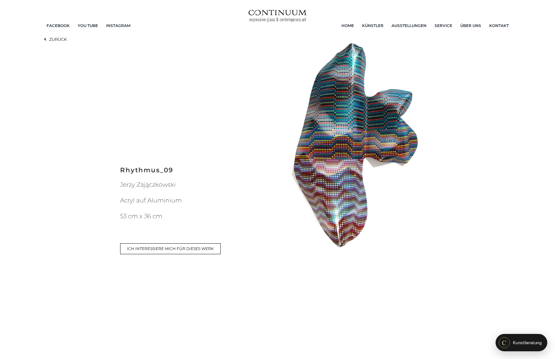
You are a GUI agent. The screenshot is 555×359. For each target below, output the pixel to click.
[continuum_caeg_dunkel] (277, 12)
